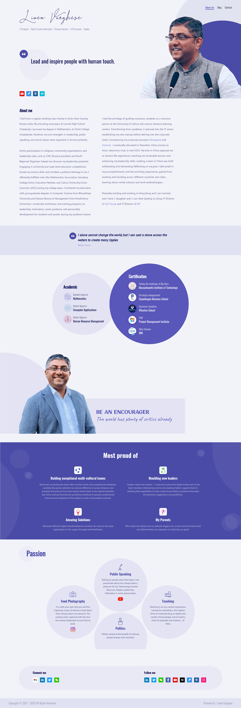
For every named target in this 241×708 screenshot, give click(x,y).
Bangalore (155, 139)
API (138, 203)
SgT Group (110, 203)
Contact (228, 7)
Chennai (106, 145)
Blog (219, 7)
